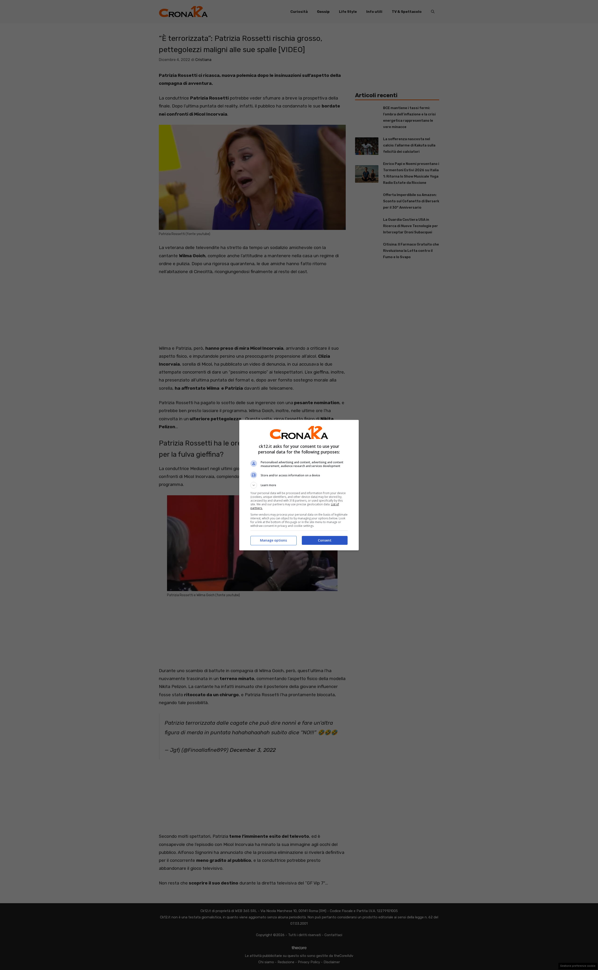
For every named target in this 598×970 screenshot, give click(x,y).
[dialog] (299, 485)
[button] (299, 485)
